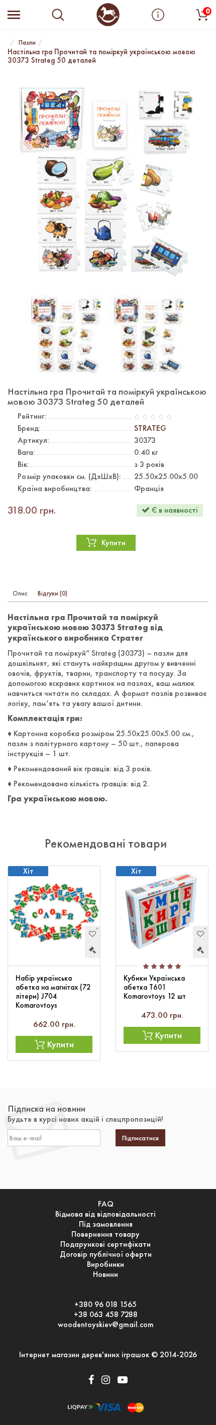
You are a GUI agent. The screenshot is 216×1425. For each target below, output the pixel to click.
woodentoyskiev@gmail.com (106, 1325)
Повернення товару (105, 1234)
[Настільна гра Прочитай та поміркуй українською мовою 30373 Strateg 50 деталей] (108, 180)
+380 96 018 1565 (105, 1304)
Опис (20, 593)
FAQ (106, 1204)
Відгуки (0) (52, 593)
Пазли (27, 42)
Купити (113, 542)
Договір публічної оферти (106, 1254)
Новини (105, 1274)
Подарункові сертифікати (105, 1244)
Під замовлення (106, 1224)
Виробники (105, 1264)
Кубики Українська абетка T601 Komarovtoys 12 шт (155, 987)
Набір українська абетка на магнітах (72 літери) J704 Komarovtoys (53, 991)
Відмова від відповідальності (105, 1214)
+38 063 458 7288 (106, 1315)
